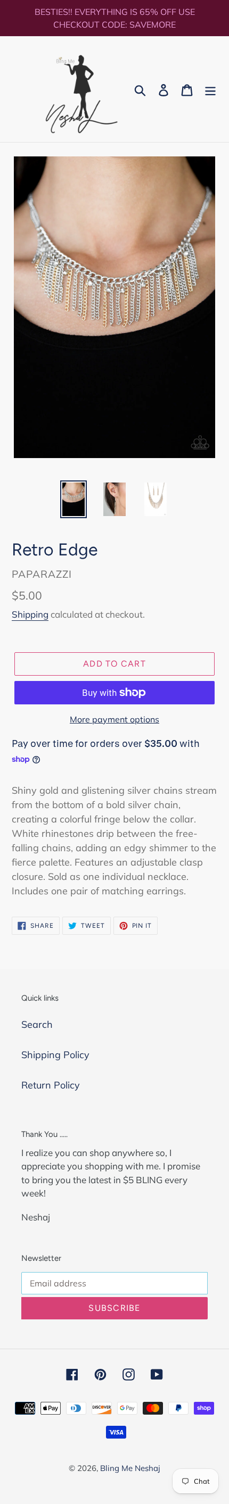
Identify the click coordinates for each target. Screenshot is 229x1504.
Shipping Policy (55, 1055)
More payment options (114, 719)
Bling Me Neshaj (130, 1468)
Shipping (30, 614)
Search (37, 1024)
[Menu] (210, 89)
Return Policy (50, 1085)
